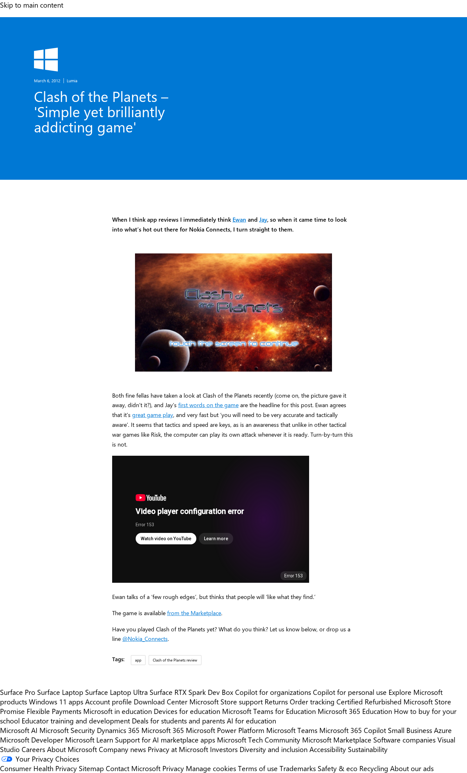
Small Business (410, 730)
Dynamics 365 (118, 730)
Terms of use (258, 768)
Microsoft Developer (31, 739)
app (138, 659)
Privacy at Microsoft (178, 749)
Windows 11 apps (56, 701)
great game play (152, 415)
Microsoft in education (117, 711)
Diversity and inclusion (274, 749)
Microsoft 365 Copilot (352, 730)
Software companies (404, 739)
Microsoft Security (67, 730)
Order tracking (312, 701)
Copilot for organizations (273, 692)
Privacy (174, 768)
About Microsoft (72, 749)
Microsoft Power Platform (225, 730)
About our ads (412, 768)
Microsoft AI (18, 730)
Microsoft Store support (226, 701)
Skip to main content (31, 5)
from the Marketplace (194, 613)
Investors (224, 749)
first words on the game (208, 405)
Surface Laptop (60, 692)
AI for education (251, 720)
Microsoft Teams (291, 730)
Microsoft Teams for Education (269, 711)
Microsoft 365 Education (355, 711)
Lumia (72, 80)
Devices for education (187, 711)
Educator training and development (76, 720)
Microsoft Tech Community (258, 739)
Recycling (373, 768)
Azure (443, 730)
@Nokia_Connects (145, 638)
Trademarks (298, 768)
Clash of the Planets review (175, 659)
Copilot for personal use (350, 692)
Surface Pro (17, 692)
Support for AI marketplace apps (165, 739)
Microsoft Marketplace (336, 739)
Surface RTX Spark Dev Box (191, 692)
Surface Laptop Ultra (116, 692)
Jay (263, 219)
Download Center (160, 701)
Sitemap (91, 768)
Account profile (108, 701)
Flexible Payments (54, 711)
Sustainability (368, 749)
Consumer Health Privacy (38, 768)
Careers (33, 749)
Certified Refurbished (369, 701)
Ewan (239, 219)
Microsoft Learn (89, 739)
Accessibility (327, 749)
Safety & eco (337, 768)
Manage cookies (211, 768)
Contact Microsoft (133, 768)
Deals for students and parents (178, 720)
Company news (122, 749)
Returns (276, 701)
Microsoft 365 (162, 730)
